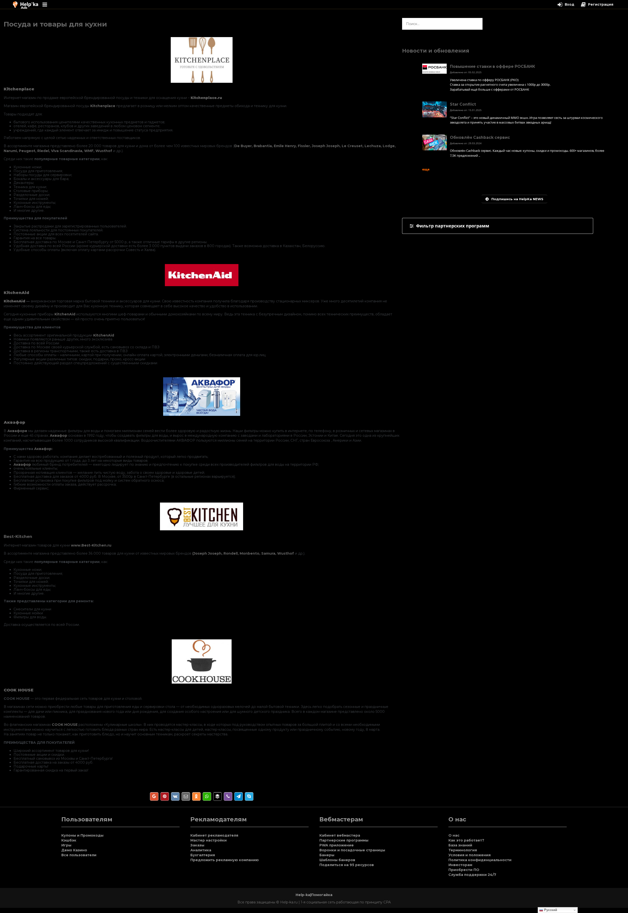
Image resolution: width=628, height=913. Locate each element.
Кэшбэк (68, 840)
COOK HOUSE (65, 724)
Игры (66, 845)
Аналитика (200, 850)
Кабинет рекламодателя (214, 835)
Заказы (197, 845)
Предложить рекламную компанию (224, 860)
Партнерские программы (343, 840)
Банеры (326, 855)
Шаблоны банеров (337, 860)
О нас (453, 835)
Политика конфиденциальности (479, 860)
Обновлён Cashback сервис (480, 137)
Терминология (462, 850)
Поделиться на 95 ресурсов (346, 865)
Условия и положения (469, 855)
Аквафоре (17, 431)
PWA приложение (336, 845)
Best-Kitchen (18, 536)
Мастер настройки (208, 840)
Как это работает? (466, 840)
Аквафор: (43, 449)
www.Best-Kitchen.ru (91, 545)
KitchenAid (64, 314)
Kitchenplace (102, 106)
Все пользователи (78, 855)
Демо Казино (74, 850)
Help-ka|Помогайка (314, 895)
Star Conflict (463, 104)
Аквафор (58, 435)
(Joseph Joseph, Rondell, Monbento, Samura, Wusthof (243, 553)
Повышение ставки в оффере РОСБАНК (492, 66)
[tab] (497, 226)
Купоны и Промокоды (82, 835)
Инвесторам (460, 865)
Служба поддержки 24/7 (472, 874)
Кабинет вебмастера (339, 835)
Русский (550, 910)
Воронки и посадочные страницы (352, 850)
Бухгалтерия (202, 855)
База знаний (460, 845)
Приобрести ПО (463, 870)
